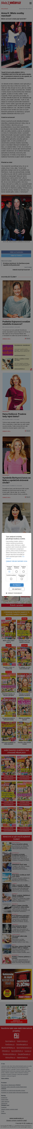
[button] (16, 561)
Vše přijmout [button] (17, 585)
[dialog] (16, 564)
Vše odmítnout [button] (16, 589)
